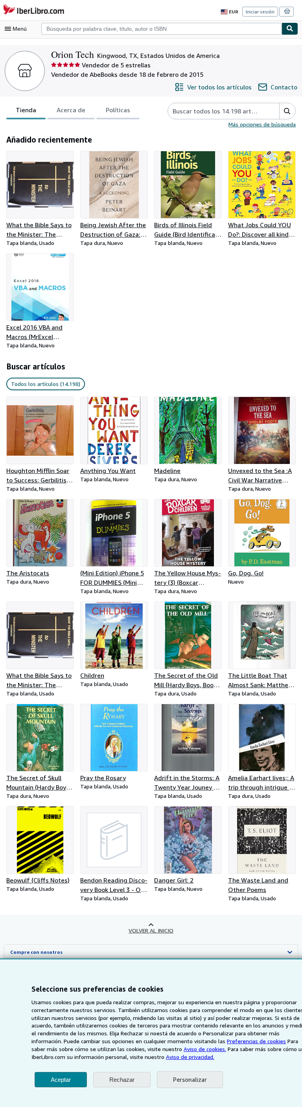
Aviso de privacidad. (190, 1056)
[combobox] (161, 29)
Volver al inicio (151, 930)
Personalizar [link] (190, 1079)
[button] (287, 111)
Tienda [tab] (26, 110)
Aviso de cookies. (205, 1049)
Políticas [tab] (118, 110)
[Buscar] (290, 29)
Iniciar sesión (260, 12)
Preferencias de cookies (256, 1041)
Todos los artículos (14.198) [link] (45, 383)
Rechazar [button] (121, 1079)
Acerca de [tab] (71, 110)
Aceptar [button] (61, 1079)
